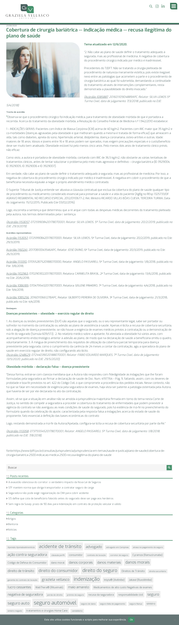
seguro (153, 588)
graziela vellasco (55, 573)
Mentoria (13, 518)
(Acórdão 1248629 (18, 349)
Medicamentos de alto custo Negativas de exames (123, 581)
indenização (87, 573)
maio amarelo (78, 581)
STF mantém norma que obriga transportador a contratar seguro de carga (51, 481)
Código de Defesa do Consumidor (27, 556)
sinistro (150, 597)
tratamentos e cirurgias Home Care (46, 604)
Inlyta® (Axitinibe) (114, 573)
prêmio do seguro (75, 589)
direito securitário (157, 565)
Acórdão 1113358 (17, 425)
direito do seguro (99, 564)
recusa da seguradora (101, 588)
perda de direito (55, 589)
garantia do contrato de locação (22, 574)
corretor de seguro (119, 549)
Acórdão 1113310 (16, 255)
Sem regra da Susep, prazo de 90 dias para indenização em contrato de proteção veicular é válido (64, 498)
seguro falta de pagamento (112, 597)
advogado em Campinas (117, 541)
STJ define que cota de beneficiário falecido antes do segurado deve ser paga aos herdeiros (60, 492)
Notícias (12, 523)
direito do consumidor (58, 564)
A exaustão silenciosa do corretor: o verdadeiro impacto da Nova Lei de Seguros (54, 476)
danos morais (137, 556)
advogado (94, 540)
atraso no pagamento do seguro (148, 541)
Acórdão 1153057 (18, 216)
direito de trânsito (21, 565)
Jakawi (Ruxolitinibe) (140, 573)
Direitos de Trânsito (133, 565)
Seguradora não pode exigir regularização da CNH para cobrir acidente (48, 487)
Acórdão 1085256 (17, 291)
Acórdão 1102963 (17, 267)
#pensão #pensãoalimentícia (21, 541)
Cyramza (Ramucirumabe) (148, 549)
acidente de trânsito (60, 540)
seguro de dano (88, 597)
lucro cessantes (19, 581)
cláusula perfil (58, 549)
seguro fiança (136, 597)
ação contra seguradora (27, 548)
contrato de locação (96, 549)
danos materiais (109, 556)
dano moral (58, 556)
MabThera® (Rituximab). (49, 581)
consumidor (76, 549)
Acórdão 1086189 (17, 279)
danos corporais (81, 556)
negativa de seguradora (25, 588)
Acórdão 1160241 (16, 244)
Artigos (12, 512)
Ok (131, 619)
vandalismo (77, 604)
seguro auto (18, 597)
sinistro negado (15, 604)
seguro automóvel (55, 596)
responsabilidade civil (130, 588)
